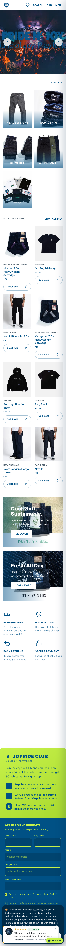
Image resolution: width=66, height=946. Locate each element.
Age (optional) (14, 879)
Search (38, 5)
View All (57, 82)
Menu (59, 5)
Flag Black (41, 404)
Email (8, 850)
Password (11, 865)
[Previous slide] (7, 42)
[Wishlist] (28, 5)
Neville (39, 469)
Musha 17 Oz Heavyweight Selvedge (11, 272)
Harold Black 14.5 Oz (16, 336)
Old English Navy (45, 268)
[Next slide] (59, 42)
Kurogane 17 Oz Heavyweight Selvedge (44, 340)
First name (11, 836)
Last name (40, 836)
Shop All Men (54, 218)
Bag (49, 5)
